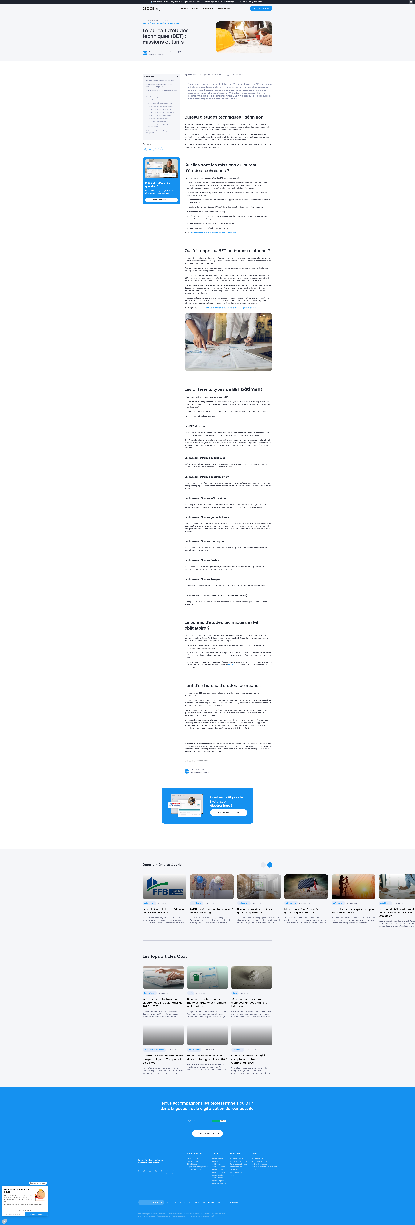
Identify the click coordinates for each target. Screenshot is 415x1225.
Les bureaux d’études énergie (158, 122)
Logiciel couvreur (218, 1166)
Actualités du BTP (236, 1161)
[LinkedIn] (140, 1173)
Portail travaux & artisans (239, 1166)
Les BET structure (154, 100)
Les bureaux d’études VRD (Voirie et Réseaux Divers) (160, 125)
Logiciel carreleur (218, 1177)
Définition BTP (166, 20)
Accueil (145, 20)
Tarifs (232, 1177)
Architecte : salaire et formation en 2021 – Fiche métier (214, 233)
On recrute (234, 1172)
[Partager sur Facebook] (155, 149)
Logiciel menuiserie (219, 1175)
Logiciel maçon (217, 1172)
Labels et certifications (238, 1164)
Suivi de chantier (193, 1164)
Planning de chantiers (195, 1172)
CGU (196, 1205)
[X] (153, 1173)
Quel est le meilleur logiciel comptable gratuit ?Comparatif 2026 (249, 1062)
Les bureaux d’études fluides (158, 118)
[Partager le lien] (145, 149)
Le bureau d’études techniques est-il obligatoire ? (159, 132)
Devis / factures (193, 1161)
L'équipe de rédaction (160, 52)
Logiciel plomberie (218, 1169)
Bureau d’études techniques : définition (161, 80)
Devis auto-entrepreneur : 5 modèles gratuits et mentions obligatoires (207, 1003)
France (147, 1205)
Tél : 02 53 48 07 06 (231, 1205)
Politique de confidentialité (211, 1205)
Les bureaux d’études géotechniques (161, 112)
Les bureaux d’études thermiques (159, 115)
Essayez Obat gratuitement (252, 2)
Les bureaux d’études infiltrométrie (160, 109)
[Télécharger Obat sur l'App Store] (249, 1205)
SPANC (231, 665)
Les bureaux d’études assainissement (161, 106)
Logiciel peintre (217, 1161)
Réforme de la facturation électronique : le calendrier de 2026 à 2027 (162, 1003)
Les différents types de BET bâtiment (159, 97)
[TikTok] (171, 1173)
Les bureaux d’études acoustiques (160, 103)
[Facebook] (146, 1173)
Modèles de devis (258, 1161)
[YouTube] (159, 1173)
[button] (161, 200)
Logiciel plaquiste (218, 1183)
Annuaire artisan (224, 8)
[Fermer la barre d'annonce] (411, 2)
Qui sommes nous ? (237, 1169)
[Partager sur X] (160, 149)
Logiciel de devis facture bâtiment (264, 1169)
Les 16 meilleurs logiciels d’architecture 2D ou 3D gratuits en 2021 (228, 308)
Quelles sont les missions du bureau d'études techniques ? (159, 85)
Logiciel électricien (218, 1164)
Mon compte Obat (237, 1175)
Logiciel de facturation (260, 1166)
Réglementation (155, 20)
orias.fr (212, 1218)
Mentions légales (186, 1205)
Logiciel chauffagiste (219, 1186)
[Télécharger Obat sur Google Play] (268, 1205)
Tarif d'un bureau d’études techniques (160, 137)
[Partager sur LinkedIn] (150, 149)
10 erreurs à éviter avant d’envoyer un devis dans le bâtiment (249, 1003)
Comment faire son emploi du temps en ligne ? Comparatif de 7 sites (163, 1062)
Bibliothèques (192, 1166)
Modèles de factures (259, 1164)
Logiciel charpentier (219, 1180)
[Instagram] (165, 1173)
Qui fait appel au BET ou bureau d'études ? (161, 91)
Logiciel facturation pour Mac (197, 1169)
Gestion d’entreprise (259, 1172)
